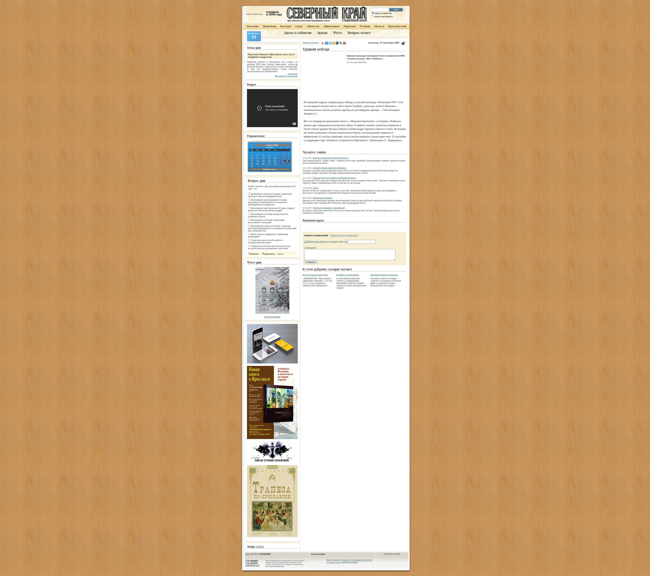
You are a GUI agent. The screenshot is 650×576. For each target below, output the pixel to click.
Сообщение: (310, 248)
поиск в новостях (383, 13)
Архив (322, 33)
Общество (313, 26)
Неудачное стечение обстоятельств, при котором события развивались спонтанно (269, 247)
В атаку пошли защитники (315, 275)
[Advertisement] (324, 76)
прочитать (293, 74)
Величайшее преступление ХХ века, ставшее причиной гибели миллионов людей (271, 209)
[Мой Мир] (337, 43)
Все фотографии (272, 317)
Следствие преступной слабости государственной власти (265, 241)
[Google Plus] (344, 43)
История (365, 26)
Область (379, 26)
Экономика (269, 26)
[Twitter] (330, 43)
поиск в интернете (383, 16)
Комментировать (311, 42)
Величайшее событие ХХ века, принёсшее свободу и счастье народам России (270, 195)
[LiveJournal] (341, 43)
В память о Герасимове (348, 275)
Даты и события (297, 33)
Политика (252, 26)
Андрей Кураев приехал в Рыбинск (329, 168)
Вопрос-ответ (359, 33)
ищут (260, 546)
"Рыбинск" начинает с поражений (329, 208)
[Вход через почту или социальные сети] (315, 242)
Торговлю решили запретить (384, 275)
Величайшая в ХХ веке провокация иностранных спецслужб (266, 221)
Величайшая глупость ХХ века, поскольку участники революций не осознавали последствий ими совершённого (272, 228)
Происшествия (397, 26)
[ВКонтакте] (326, 43)
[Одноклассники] (333, 43)
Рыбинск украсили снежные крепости (331, 158)
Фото (337, 33)
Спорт (299, 26)
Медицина (350, 26)
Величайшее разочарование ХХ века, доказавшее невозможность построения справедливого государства (267, 202)
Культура (285, 26)
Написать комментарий (316, 235)
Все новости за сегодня (286, 76)
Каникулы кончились (322, 198)
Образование (331, 26)
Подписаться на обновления (344, 235)
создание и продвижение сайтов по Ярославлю (349, 561)
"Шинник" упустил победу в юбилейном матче (334, 178)
